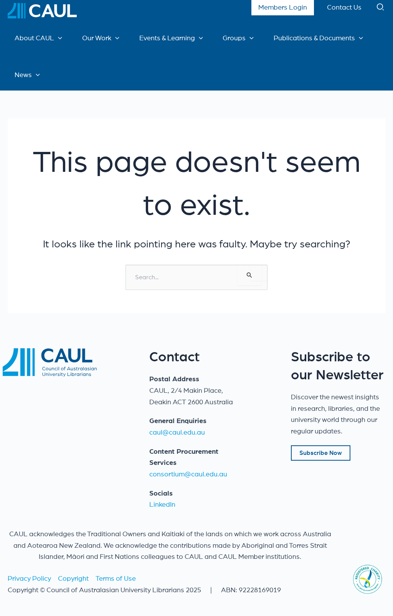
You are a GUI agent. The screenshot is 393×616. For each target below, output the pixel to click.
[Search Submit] (249, 275)
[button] (380, 8)
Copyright (73, 578)
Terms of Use (116, 578)
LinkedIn (162, 504)
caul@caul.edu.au (177, 432)
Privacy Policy (29, 578)
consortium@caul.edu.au (188, 474)
